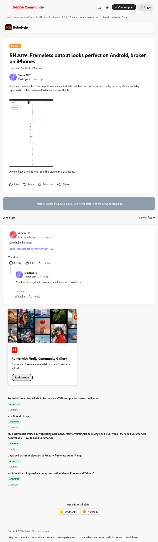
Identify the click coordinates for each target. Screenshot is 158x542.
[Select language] (107, 7)
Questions (53, 17)
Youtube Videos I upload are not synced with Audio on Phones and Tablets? (51, 473)
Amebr (22, 232)
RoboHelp (40, 17)
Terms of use (38, 537)
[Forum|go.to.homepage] (28, 7)
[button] (7, 8)
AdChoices (133, 537)
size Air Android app (19, 416)
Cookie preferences (66, 537)
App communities (23, 17)
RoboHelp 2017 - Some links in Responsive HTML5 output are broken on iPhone (53, 398)
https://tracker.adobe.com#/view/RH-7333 (32, 248)
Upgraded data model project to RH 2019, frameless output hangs (45, 455)
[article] (79, 248)
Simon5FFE (24, 75)
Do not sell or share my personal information (100, 537)
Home (9, 17)
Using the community (18, 537)
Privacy (50, 537)
